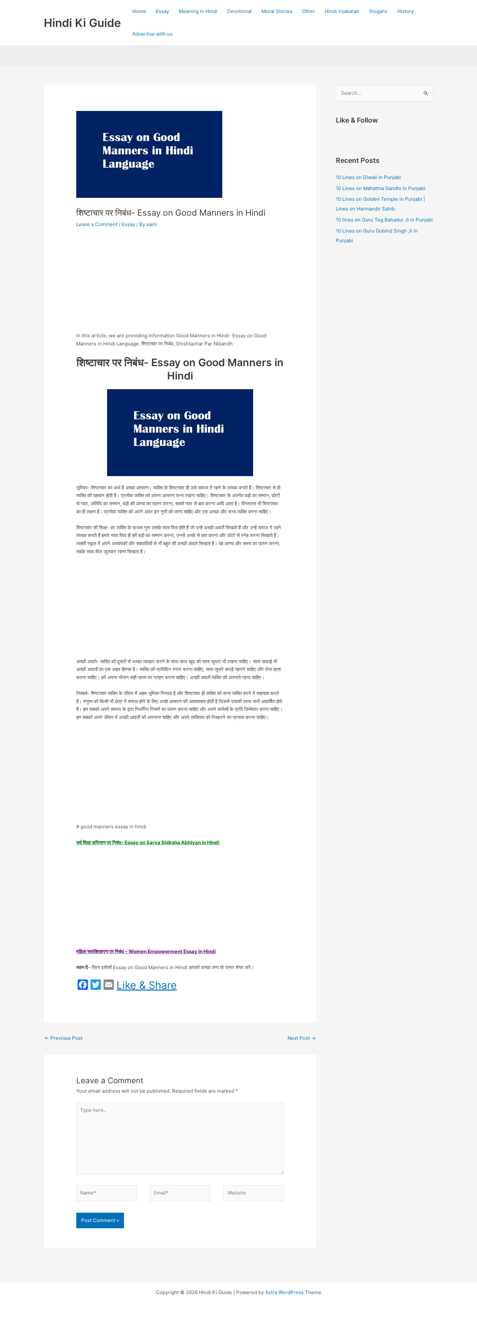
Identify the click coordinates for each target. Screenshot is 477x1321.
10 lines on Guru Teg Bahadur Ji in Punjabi (384, 220)
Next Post (301, 1038)
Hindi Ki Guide (82, 23)
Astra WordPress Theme (293, 1292)
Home (139, 11)
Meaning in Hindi (198, 11)
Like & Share (146, 985)
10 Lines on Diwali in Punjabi (368, 177)
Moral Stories (277, 11)
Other (308, 11)
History (405, 11)
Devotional (239, 11)
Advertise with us (152, 34)
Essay (162, 11)
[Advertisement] (180, 283)
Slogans (378, 11)
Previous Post (63, 1038)
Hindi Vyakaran (342, 11)
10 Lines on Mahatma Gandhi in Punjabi (380, 188)
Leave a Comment (96, 224)
